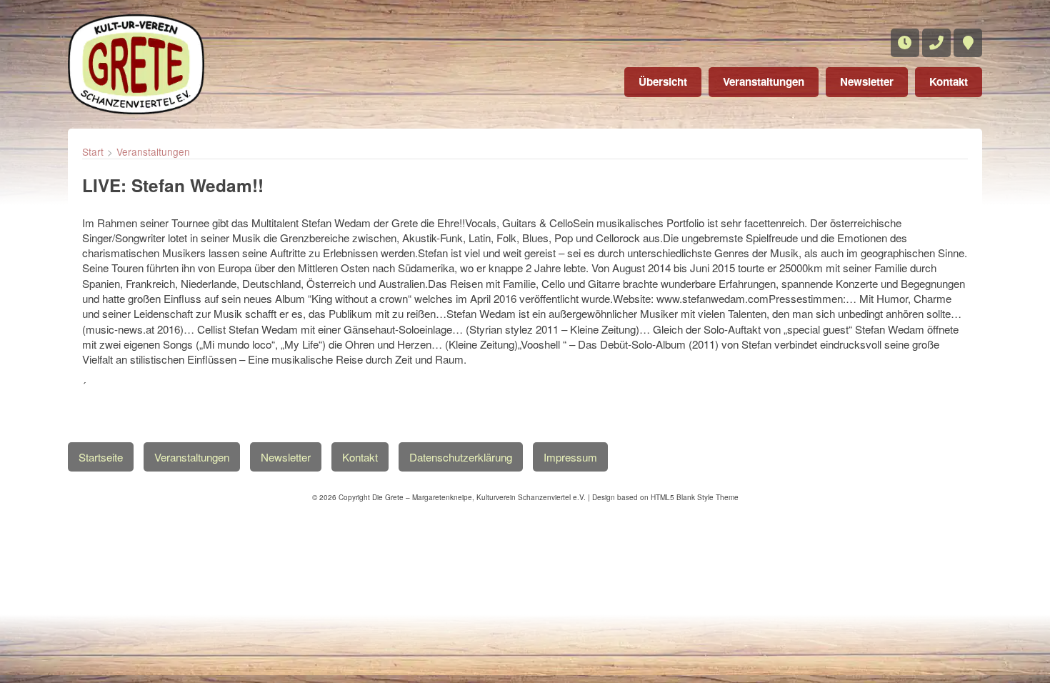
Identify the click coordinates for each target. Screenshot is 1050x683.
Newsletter (867, 81)
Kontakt (948, 81)
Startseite (101, 456)
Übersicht (663, 81)
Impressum (570, 456)
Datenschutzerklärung (460, 456)
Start (93, 151)
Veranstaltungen (763, 81)
